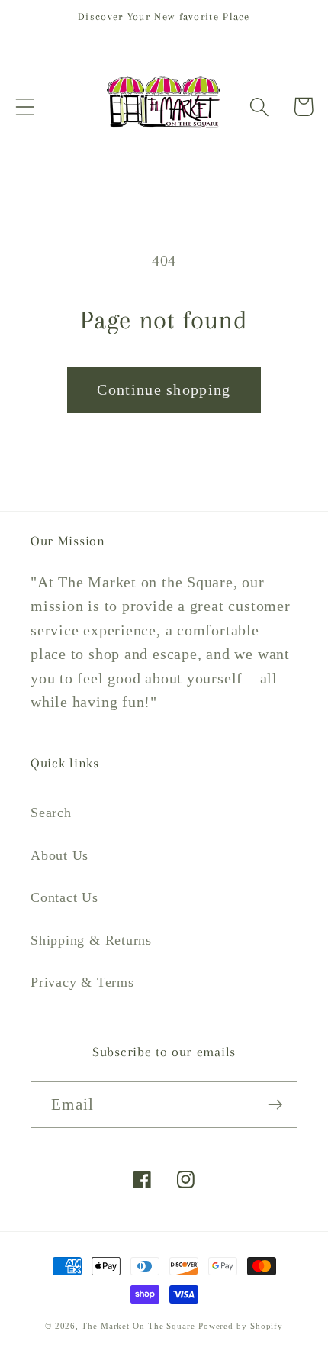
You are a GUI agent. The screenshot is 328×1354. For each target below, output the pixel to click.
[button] (25, 106)
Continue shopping (163, 390)
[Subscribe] (275, 1104)
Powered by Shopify (240, 1325)
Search (51, 812)
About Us (59, 855)
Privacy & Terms (82, 982)
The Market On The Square (138, 1325)
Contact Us (64, 897)
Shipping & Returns (91, 940)
